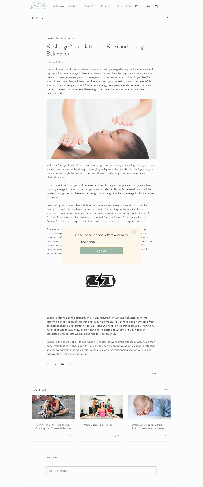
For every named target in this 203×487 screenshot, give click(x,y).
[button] (134, 232)
